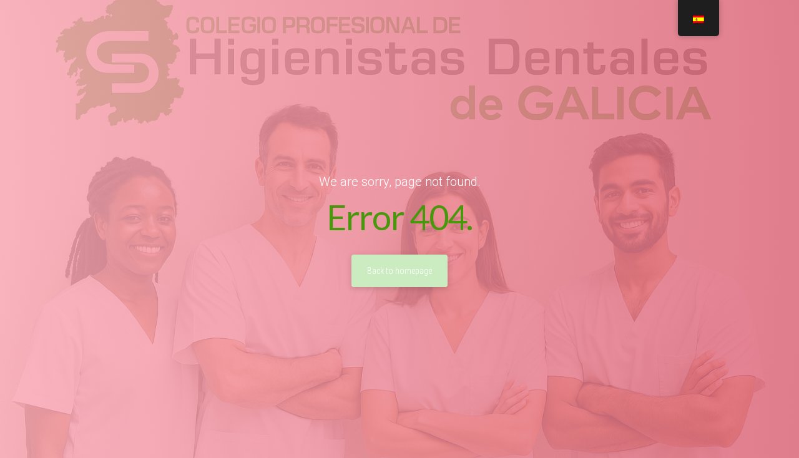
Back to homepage (399, 271)
